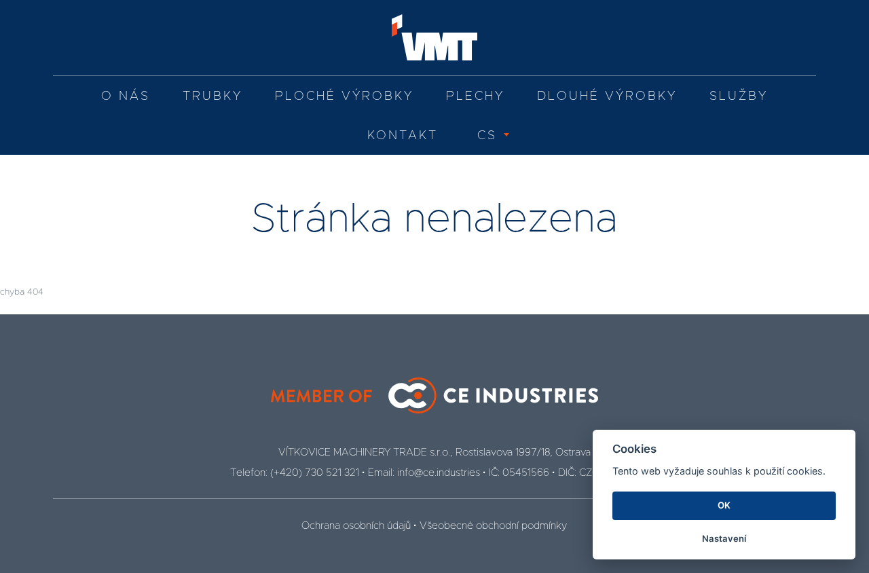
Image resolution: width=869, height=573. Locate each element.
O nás (125, 96)
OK (724, 505)
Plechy (475, 96)
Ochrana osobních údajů (356, 526)
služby (738, 96)
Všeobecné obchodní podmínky (494, 526)
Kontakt (402, 136)
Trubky (212, 96)
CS (487, 136)
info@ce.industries (438, 473)
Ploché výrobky (344, 96)
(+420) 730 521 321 (314, 473)
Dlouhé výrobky (607, 96)
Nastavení (724, 538)
